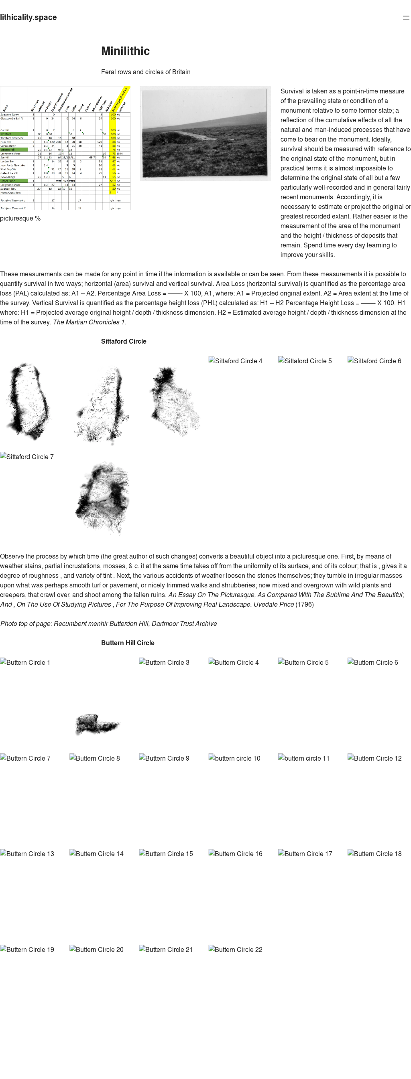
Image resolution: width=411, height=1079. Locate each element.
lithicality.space (28, 17)
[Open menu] (406, 17)
